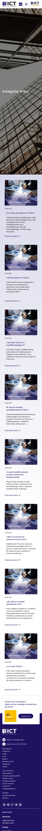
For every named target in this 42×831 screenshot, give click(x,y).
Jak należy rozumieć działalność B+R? (15, 602)
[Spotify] (20, 804)
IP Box (11, 202)
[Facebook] (8, 804)
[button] (20, 4)
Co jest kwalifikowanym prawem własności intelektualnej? (17, 474)
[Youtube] (16, 804)
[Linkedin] (4, 804)
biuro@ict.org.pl (8, 823)
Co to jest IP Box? (14, 666)
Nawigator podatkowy (22, 202)
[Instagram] (12, 804)
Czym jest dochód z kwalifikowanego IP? (15, 343)
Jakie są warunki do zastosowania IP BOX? (16, 538)
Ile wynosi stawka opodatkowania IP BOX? (17, 408)
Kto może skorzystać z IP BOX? (20, 213)
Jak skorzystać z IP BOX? (17, 278)
